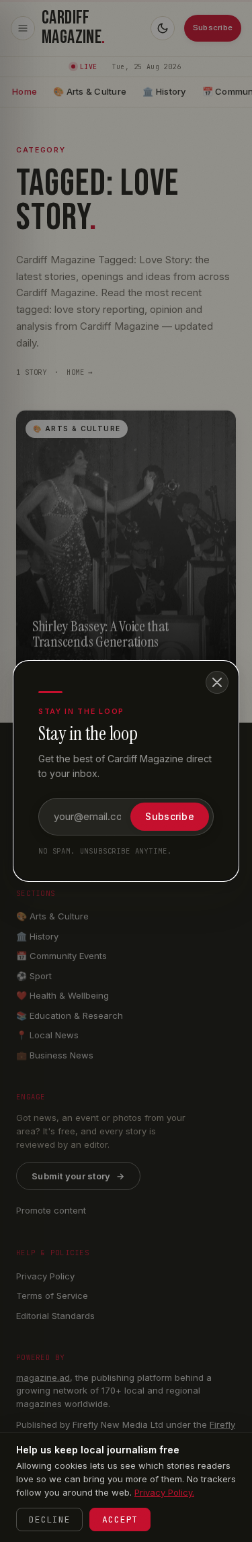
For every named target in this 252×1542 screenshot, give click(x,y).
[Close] (217, 682)
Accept (120, 1519)
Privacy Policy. (164, 1492)
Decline (49, 1519)
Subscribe (169, 816)
